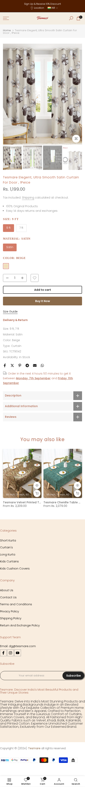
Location (39, 7)
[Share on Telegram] (27, 365)
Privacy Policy (9, 611)
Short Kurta (8, 540)
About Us (6, 590)
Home (7, 30)
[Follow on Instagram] (10, 653)
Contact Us (8, 597)
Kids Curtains (9, 561)
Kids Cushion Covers (15, 568)
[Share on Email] (35, 365)
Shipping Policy (10, 618)
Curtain (16, 346)
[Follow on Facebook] (3, 653)
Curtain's (6, 547)
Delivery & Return (15, 320)
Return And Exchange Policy (20, 625)
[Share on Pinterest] (20, 365)
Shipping (28, 198)
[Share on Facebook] (5, 365)
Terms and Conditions (16, 604)
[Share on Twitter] (12, 365)
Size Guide (10, 311)
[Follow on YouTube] (17, 653)
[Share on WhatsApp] (42, 365)
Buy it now (42, 301)
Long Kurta (7, 554)
